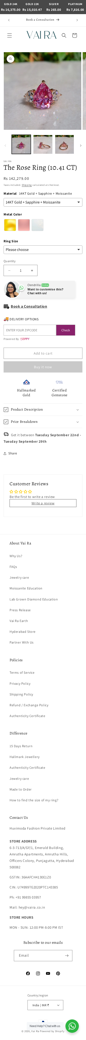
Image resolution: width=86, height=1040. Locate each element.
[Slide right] (80, 145)
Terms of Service (22, 672)
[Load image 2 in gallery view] (42, 144)
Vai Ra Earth (19, 621)
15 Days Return (21, 746)
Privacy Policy (20, 683)
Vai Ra (35, 1031)
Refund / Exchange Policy (29, 705)
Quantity (10, 261)
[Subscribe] (67, 955)
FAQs (13, 567)
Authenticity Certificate (27, 716)
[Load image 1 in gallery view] (21, 144)
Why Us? (16, 556)
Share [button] (12, 453)
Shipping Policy (21, 694)
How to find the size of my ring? (34, 800)
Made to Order (21, 789)
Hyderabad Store (23, 631)
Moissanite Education (26, 588)
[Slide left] (5, 145)
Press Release (20, 610)
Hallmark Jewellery (25, 757)
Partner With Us (22, 642)
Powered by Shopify (52, 1031)
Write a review (43, 503)
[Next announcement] (77, 20)
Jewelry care (19, 577)
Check (65, 330)
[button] (9, 35)
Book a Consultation (29, 306)
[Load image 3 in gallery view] (64, 144)
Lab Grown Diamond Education (34, 599)
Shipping (27, 185)
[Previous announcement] (9, 20)
